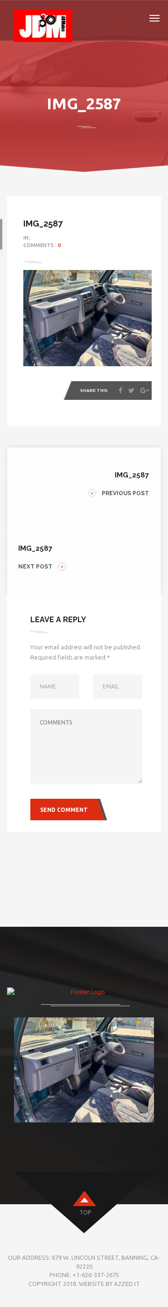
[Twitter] (131, 390)
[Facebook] (120, 390)
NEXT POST (35, 566)
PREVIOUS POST (125, 493)
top (85, 1212)
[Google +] (144, 390)
